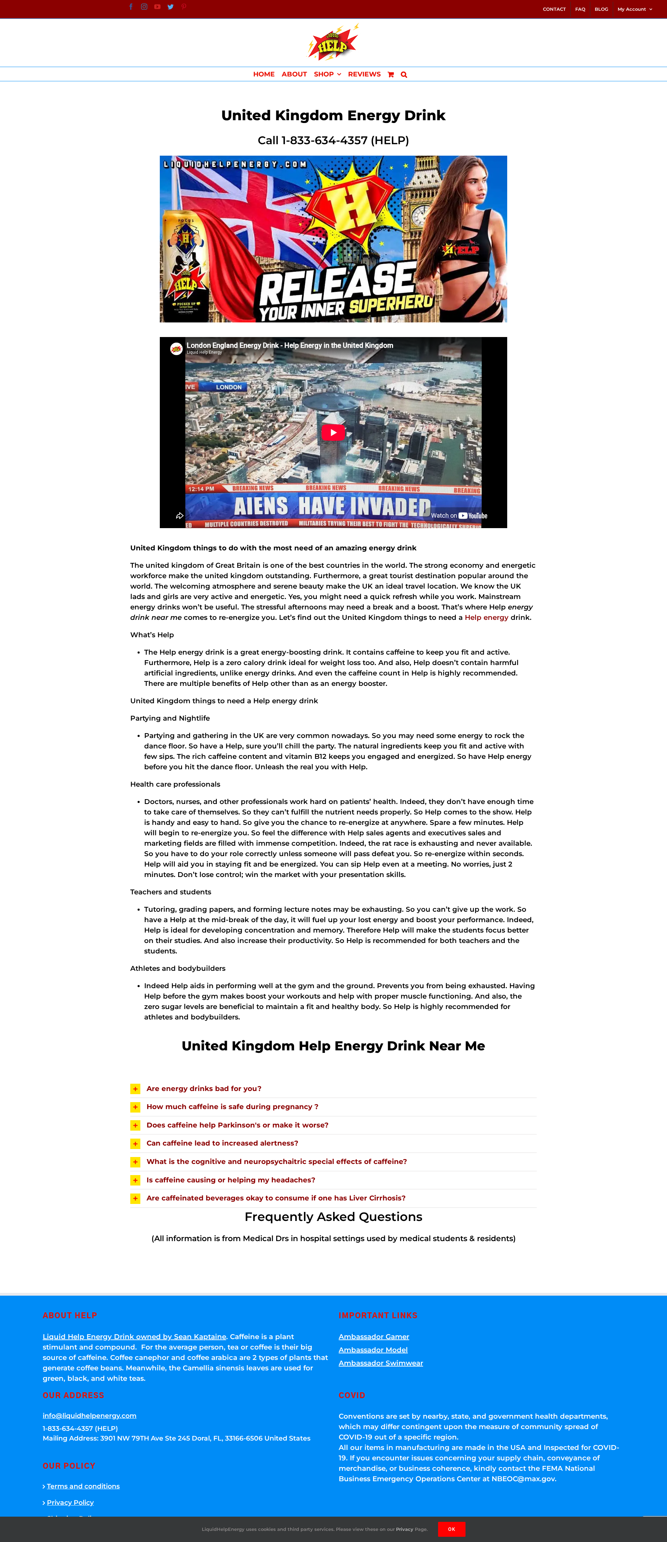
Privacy (404, 1529)
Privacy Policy (70, 1503)
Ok (451, 1529)
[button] (404, 74)
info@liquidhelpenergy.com (90, 1416)
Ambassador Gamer (374, 1336)
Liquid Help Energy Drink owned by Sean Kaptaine (134, 1336)
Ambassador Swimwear (381, 1363)
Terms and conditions (83, 1486)
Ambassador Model (373, 1350)
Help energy (487, 617)
